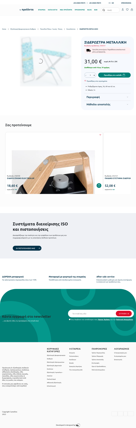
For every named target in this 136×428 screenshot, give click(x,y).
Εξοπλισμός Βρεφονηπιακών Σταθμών (23, 29)
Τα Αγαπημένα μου (120, 356)
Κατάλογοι (72, 359)
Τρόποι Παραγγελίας (98, 353)
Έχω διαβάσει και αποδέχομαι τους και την (101, 319)
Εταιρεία (72, 353)
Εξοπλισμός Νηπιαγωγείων (55, 362)
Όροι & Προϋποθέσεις (99, 366)
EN (110, 3)
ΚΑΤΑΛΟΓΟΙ (52, 10)
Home (4, 29)
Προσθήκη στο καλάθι (113, 75)
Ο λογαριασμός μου (120, 353)
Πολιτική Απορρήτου (124, 319)
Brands (71, 363)
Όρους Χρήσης (104, 319)
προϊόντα (27, 9)
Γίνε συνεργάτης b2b (75, 370)
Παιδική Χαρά (51, 379)
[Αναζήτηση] (104, 9)
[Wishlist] (100, 134)
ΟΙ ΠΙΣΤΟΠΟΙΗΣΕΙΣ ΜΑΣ (25, 248)
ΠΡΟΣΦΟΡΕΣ (80, 10)
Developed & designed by (66, 425)
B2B (95, 10)
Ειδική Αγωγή (51, 386)
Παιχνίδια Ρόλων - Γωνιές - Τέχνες (51, 29)
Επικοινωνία (118, 359)
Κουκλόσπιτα (71, 29)
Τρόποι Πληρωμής (97, 356)
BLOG (89, 10)
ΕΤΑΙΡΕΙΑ (41, 10)
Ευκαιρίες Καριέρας (75, 366)
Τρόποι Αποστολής (98, 359)
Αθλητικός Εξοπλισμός (54, 382)
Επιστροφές (95, 363)
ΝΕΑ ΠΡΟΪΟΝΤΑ (66, 10)
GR (113, 3)
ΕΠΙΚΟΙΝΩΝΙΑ (126, 3)
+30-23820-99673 (95, 3)
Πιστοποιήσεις (74, 356)
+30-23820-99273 (79, 3)
